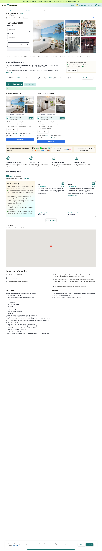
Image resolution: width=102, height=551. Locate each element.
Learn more (15, 545)
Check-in (10, 25)
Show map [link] (25, 17)
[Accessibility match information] (21, 117)
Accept (90, 544)
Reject (81, 544)
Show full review (72, 195)
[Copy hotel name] (22, 14)
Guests (9, 41)
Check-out (10, 33)
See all (22, 135)
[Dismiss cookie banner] (94, 543)
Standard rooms (30, 84)
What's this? (26, 178)
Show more (9, 72)
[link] (8, 57)
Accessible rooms (15, 84)
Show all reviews (51, 220)
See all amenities (87, 77)
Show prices (18, 49)
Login (99, 5)
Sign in (31, 118)
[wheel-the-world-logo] (9, 5)
